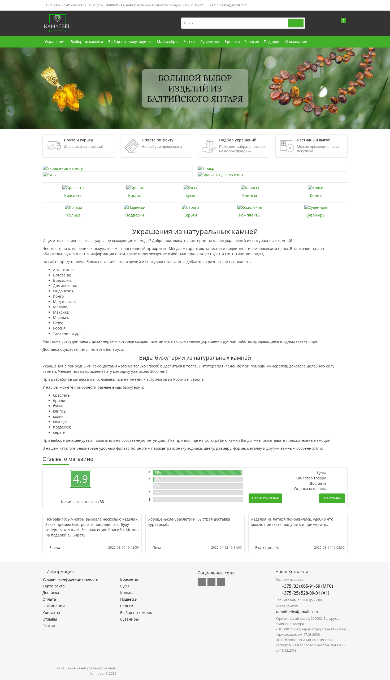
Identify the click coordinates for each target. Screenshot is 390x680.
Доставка (50, 592)
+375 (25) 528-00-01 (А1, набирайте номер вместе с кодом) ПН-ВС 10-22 (146, 5)
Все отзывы (332, 498)
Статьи (48, 625)
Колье (316, 195)
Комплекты (250, 215)
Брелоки (232, 41)
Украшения (55, 41)
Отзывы (49, 619)
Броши (134, 195)
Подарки (271, 41)
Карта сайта (53, 585)
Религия (251, 41)
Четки (189, 41)
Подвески (134, 215)
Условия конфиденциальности (70, 579)
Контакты (51, 612)
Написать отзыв (265, 498)
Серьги (190, 215)
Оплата (49, 599)
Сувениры (209, 41)
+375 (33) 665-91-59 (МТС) (65, 5)
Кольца (73, 215)
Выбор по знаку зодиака (130, 41)
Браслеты (73, 195)
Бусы (190, 195)
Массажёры (167, 41)
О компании (296, 41)
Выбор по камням (87, 41)
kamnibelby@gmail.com (228, 5)
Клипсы (249, 195)
